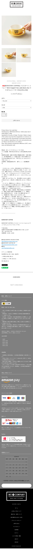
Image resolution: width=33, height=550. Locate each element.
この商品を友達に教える (7, 256)
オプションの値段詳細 (7, 252)
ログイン (16, 532)
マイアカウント (16, 526)
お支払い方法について (16, 511)
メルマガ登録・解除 (16, 535)
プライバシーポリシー (16, 520)
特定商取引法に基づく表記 (16, 517)
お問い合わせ (16, 523)
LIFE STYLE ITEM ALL (11, 81)
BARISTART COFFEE (21, 81)
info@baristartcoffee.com (8, 248)
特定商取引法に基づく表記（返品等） (10, 254)
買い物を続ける (5, 261)
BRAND (16, 542)
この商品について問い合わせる (9, 258)
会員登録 (16, 529)
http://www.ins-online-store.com (9, 241)
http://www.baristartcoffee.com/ (9, 244)
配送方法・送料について (16, 514)
